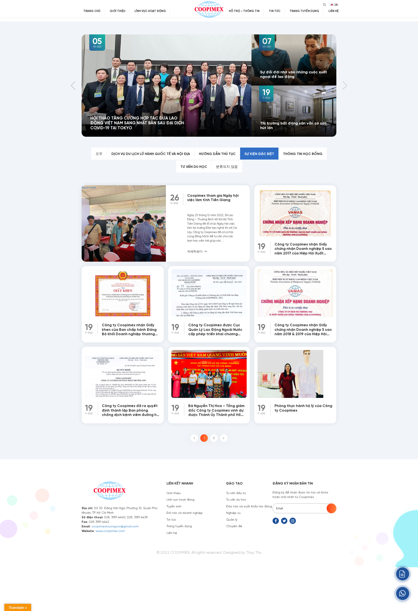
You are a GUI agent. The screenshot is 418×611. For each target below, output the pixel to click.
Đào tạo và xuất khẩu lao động (249, 506)
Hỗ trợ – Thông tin (244, 11)
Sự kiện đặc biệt (259, 153)
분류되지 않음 (227, 166)
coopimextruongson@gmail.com (115, 526)
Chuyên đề (234, 526)
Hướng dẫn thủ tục (217, 153)
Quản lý (231, 519)
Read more (96, 195)
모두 (99, 153)
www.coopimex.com (110, 531)
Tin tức (274, 11)
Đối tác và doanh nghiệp (185, 513)
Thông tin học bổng (302, 153)
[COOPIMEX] (209, 8)
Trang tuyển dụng (304, 11)
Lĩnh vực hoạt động (150, 11)
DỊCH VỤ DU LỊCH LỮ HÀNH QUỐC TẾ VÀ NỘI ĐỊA (150, 153)
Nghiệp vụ (233, 513)
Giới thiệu (117, 11)
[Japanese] (332, 4)
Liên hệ (334, 11)
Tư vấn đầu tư (236, 493)
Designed (231, 552)
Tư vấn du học (193, 166)
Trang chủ (91, 11)
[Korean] (336, 4)
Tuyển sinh (174, 506)
